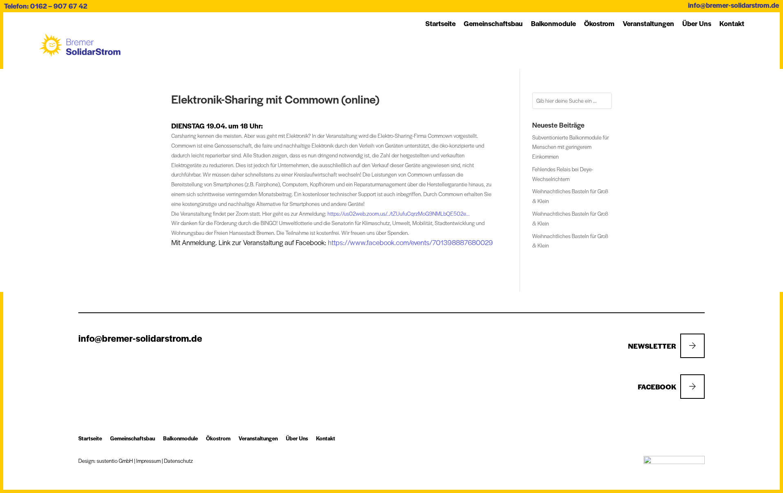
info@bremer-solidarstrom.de (733, 5)
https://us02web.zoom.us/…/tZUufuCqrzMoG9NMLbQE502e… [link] (398, 213)
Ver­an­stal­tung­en (648, 23)
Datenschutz (178, 460)
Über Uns (696, 23)
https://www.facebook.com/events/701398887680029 (410, 242)
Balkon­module (553, 23)
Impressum (148, 460)
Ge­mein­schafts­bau (493, 23)
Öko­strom (599, 23)
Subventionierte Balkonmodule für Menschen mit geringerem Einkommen (570, 147)
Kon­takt (731, 23)
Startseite (440, 23)
